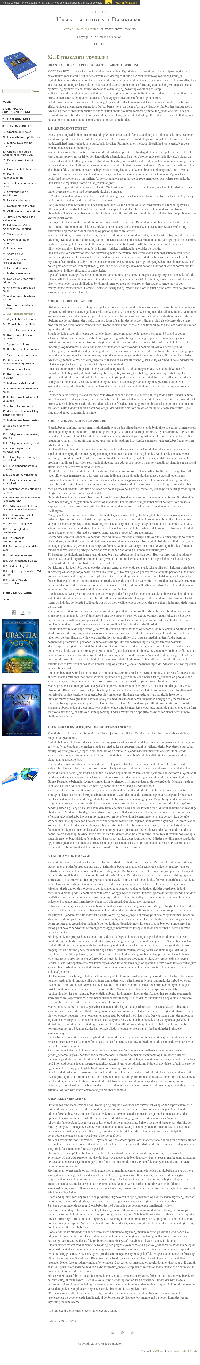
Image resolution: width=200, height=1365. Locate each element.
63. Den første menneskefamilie (13, 176)
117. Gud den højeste (16, 566)
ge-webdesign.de (182, 1350)
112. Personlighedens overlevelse (16, 530)
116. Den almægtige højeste (20, 560)
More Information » (127, 2)
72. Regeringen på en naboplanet (16, 241)
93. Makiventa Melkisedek (19, 383)
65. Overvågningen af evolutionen (16, 193)
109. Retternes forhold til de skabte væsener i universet (20, 508)
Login (194, 1350)
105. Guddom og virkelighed (20, 474)
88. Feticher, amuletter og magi (22, 349)
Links (6, 599)
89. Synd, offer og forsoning (20, 354)
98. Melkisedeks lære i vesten (21, 420)
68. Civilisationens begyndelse (21, 211)
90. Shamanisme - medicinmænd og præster (18, 362)
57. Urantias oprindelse (17, 131)
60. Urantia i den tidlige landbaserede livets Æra (18, 153)
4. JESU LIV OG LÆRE (17, 592)
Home (66, 29)
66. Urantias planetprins (17, 200)
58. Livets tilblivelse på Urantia (21, 137)
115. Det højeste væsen (17, 555)
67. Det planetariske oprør (19, 205)
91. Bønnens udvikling (16, 369)
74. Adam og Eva (13, 253)
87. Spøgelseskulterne (16, 344)
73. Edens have (12, 248)
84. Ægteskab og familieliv (19, 324)
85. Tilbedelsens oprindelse (19, 329)
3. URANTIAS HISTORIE (85, 29)
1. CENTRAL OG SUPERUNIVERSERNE (16, 110)
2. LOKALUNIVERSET (16, 119)
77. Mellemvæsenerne (16, 273)
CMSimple (158, 1350)
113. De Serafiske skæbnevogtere (13, 539)
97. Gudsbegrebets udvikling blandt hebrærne (20, 413)
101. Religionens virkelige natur (22, 443)
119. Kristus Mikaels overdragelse (15, 582)
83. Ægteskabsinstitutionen (19, 319)
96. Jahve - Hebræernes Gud (21, 406)
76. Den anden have (15, 268)
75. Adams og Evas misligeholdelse (14, 261)
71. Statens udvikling (15, 234)
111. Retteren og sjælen (17, 523)
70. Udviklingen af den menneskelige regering (17, 227)
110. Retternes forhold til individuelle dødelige (18, 516)
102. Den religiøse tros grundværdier (17, 450)
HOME (6, 101)
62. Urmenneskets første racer (21, 169)
